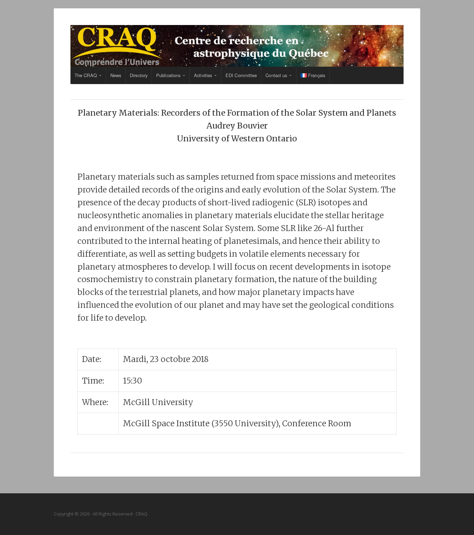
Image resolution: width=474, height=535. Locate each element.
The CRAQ (86, 75)
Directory (138, 75)
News (115, 75)
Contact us (276, 75)
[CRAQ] (237, 46)
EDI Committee (241, 75)
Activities (203, 75)
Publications (168, 75)
